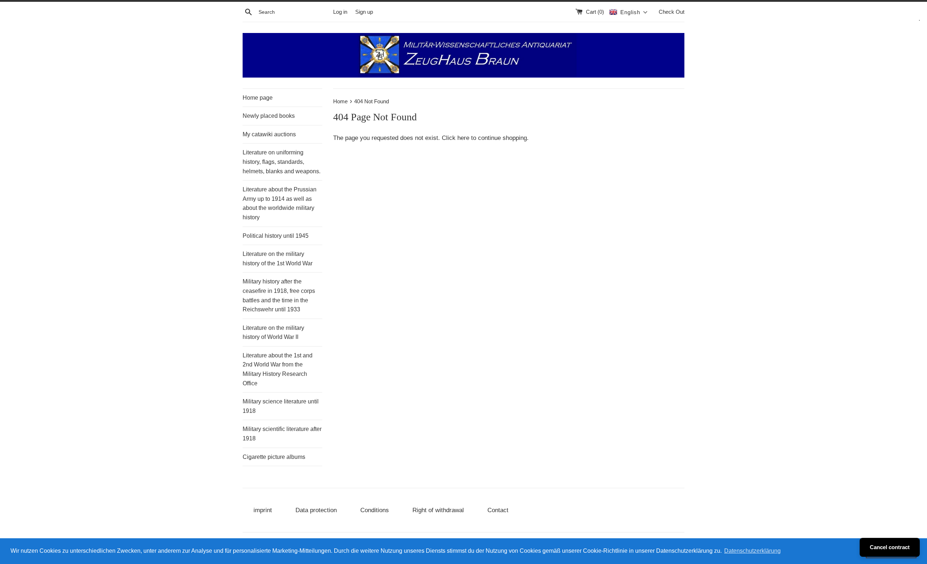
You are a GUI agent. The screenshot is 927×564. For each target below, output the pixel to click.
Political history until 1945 (276, 236)
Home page (258, 98)
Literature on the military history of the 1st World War (278, 258)
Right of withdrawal (438, 510)
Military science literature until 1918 (281, 406)
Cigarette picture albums (274, 457)
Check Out (671, 12)
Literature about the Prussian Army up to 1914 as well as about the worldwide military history (279, 203)
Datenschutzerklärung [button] (752, 551)
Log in (340, 12)
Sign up (364, 12)
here (463, 137)
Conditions (374, 510)
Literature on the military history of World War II (273, 332)
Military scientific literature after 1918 (282, 433)
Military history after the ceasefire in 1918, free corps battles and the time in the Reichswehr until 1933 (279, 295)
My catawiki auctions (269, 134)
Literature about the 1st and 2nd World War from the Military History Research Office (278, 369)
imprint (262, 510)
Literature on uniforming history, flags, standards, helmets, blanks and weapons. (281, 161)
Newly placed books (269, 116)
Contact (497, 510)
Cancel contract (890, 547)
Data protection (316, 510)
